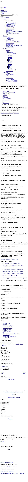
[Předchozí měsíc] (1, 351)
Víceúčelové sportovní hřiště (9, 92)
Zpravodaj (8, 22)
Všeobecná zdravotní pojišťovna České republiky (13, 273)
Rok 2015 (10, 67)
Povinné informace (9, 38)
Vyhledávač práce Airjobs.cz (14, 397)
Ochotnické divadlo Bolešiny (12, 81)
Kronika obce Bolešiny (10, 24)
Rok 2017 (10, 65)
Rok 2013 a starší (11, 69)
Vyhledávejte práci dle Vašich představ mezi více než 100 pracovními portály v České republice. (14, 391)
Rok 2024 (10, 58)
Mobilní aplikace (9, 71)
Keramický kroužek (10, 79)
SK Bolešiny (8, 76)
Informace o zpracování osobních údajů (14, 45)
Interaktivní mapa (9, 32)
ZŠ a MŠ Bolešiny (9, 74)
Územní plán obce (9, 26)
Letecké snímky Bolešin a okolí (12, 33)
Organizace (5, 72)
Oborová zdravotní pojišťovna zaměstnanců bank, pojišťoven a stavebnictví (13, 266)
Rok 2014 (10, 68)
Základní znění (4, 113)
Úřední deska (8, 39)
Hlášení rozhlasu (9, 52)
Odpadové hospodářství (10, 23)
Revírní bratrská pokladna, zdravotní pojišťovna (13, 269)
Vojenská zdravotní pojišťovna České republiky (13, 271)
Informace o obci (9, 20)
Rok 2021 (10, 60)
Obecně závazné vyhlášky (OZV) (13, 41)
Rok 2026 (10, 55)
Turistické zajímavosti (10, 25)
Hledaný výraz (16, 14)
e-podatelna (8, 37)
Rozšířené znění (10, 113)
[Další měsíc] (7, 351)
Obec (4, 19)
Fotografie (8, 54)
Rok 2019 (10, 62)
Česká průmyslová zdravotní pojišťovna (11, 263)
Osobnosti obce (9, 34)
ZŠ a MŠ (5, 95)
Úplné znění (16, 113)
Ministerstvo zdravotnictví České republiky (9, 259)
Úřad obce (5, 36)
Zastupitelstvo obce (10, 40)
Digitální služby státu (10, 43)
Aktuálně (5, 48)
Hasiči (7, 75)
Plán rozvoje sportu (10, 29)
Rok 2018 (10, 64)
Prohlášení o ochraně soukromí (17, 473)
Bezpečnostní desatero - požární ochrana (14, 31)
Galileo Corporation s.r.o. (11, 466)
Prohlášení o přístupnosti (6, 473)
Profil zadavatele (9, 44)
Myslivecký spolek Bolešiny (11, 80)
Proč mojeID (3, 404)
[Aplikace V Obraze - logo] (6, 342)
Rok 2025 (10, 57)
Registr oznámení (9, 46)
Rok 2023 (10, 59)
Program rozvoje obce (10, 27)
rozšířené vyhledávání (5, 17)
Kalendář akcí (8, 51)
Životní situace (9, 30)
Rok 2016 (10, 66)
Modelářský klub (9, 78)
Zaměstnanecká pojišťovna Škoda (10, 275)
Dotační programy (9, 47)
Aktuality (8, 50)
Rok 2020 (10, 61)
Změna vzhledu (4, 471)
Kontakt (4, 82)
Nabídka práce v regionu (11, 53)
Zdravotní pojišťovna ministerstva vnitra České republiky (15, 278)
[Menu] (1, 1)
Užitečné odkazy (6, 93)
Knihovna (8, 73)
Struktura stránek (10, 471)
